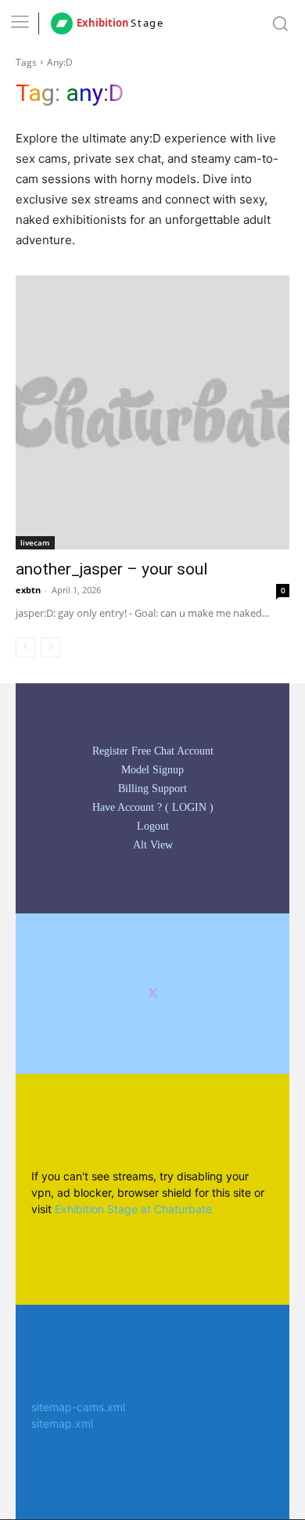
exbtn (28, 590)
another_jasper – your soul (112, 569)
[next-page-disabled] (50, 647)
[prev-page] (25, 647)
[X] (153, 993)
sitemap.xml (62, 1423)
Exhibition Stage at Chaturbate (133, 1209)
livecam (35, 542)
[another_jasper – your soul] (152, 412)
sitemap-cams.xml (78, 1407)
